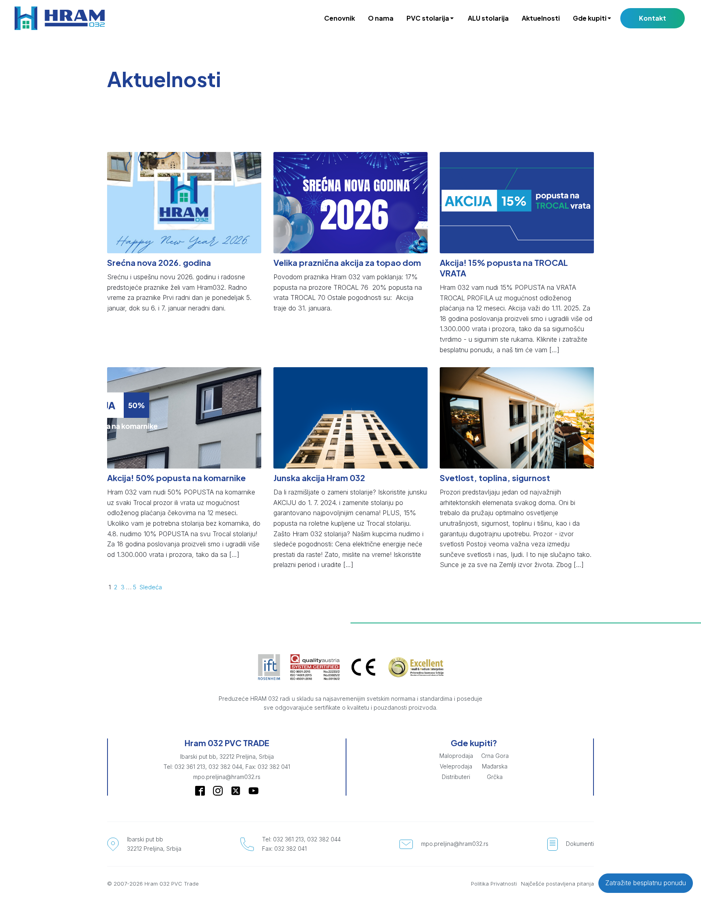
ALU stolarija (488, 18)
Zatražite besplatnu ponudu (645, 883)
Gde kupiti (589, 18)
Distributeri (456, 776)
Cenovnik (339, 18)
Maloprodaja (456, 755)
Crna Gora (495, 755)
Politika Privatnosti (494, 883)
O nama (381, 18)
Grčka (495, 776)
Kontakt (652, 18)
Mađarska (494, 766)
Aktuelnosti (541, 18)
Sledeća (151, 587)
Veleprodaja (456, 766)
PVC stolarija (427, 18)
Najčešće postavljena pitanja (557, 883)
